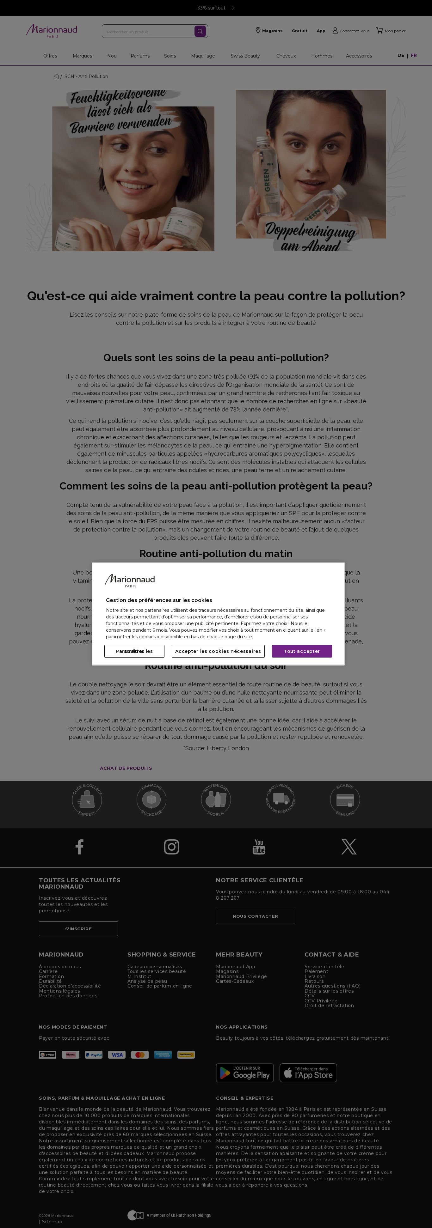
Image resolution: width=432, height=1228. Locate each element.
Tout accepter (302, 651)
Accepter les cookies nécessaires (218, 651)
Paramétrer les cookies (134, 651)
